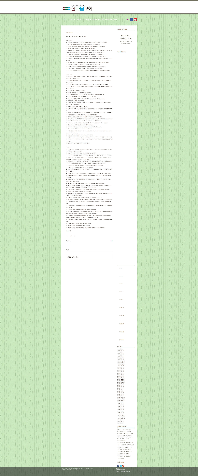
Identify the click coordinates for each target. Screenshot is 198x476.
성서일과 (119, 449)
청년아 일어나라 (121, 451)
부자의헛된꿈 (130, 444)
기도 (123, 438)
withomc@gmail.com (89, 468)
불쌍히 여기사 (120, 447)
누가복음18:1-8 (121, 442)
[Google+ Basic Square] (123, 466)
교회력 (119, 438)
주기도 (129, 449)
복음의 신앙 (123, 444)
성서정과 (125, 449)
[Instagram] (127, 19)
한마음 (127, 453)
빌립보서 (127, 447)
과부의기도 (128, 435)
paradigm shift (121, 435)
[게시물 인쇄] (74, 236)
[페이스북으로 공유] (67, 236)
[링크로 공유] (71, 236)
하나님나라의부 (121, 453)
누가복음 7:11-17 (129, 438)
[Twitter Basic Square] (121, 466)
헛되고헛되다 (120, 458)
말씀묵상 (68, 231)
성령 (131, 447)
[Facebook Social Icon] (131, 19)
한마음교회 (120, 456)
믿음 (132, 442)
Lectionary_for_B (121, 431)
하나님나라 (129, 451)
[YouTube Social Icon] (135, 19)
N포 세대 (129, 431)
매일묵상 (128, 442)
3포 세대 (119, 429)
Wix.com (80, 469)
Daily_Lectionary (127, 429)
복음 (118, 444)
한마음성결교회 (127, 456)
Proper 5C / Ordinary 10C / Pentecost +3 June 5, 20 (125, 433)
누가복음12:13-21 (121, 440)
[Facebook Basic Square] (118, 466)
